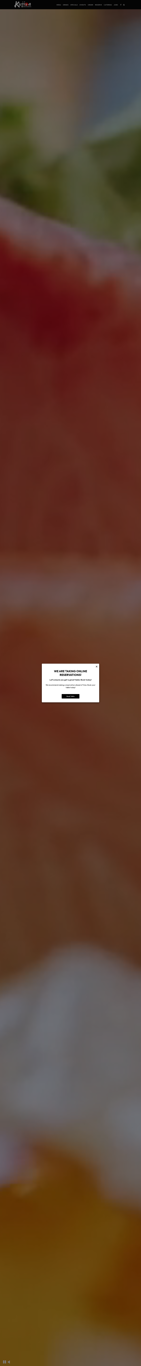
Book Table (71, 696)
